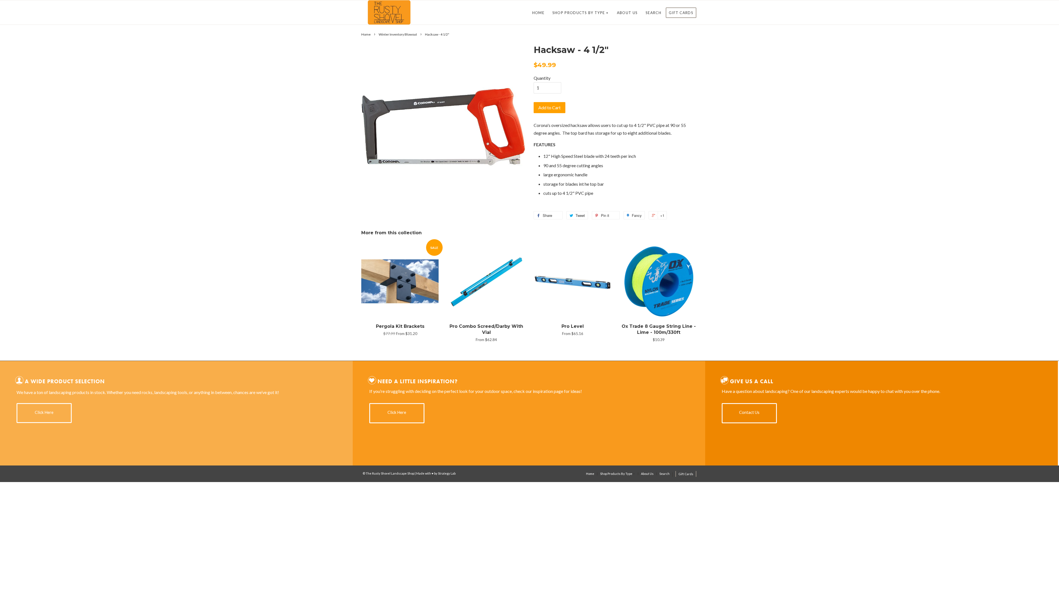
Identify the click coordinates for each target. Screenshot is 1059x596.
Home (538, 12)
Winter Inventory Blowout (398, 34)
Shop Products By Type (579, 12)
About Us (627, 12)
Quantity (542, 78)
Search (653, 12)
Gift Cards (681, 12)
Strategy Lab (447, 473)
